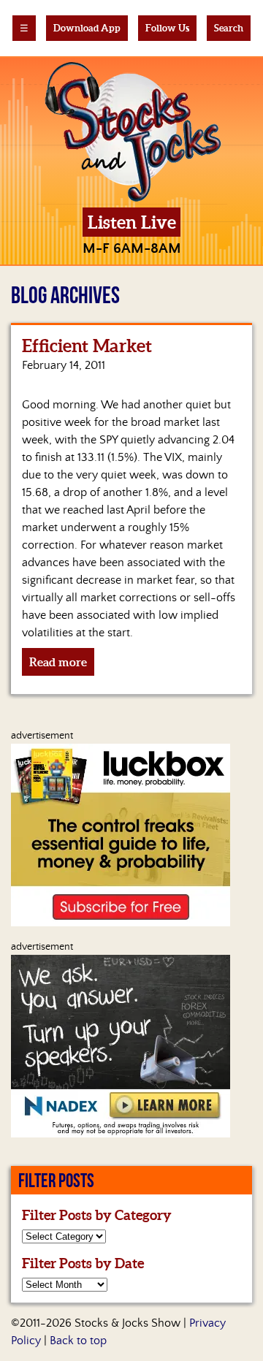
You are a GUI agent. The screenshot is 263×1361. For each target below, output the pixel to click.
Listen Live (132, 222)
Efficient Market (87, 346)
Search (228, 28)
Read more (58, 661)
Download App (87, 28)
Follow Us (167, 28)
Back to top (78, 1340)
